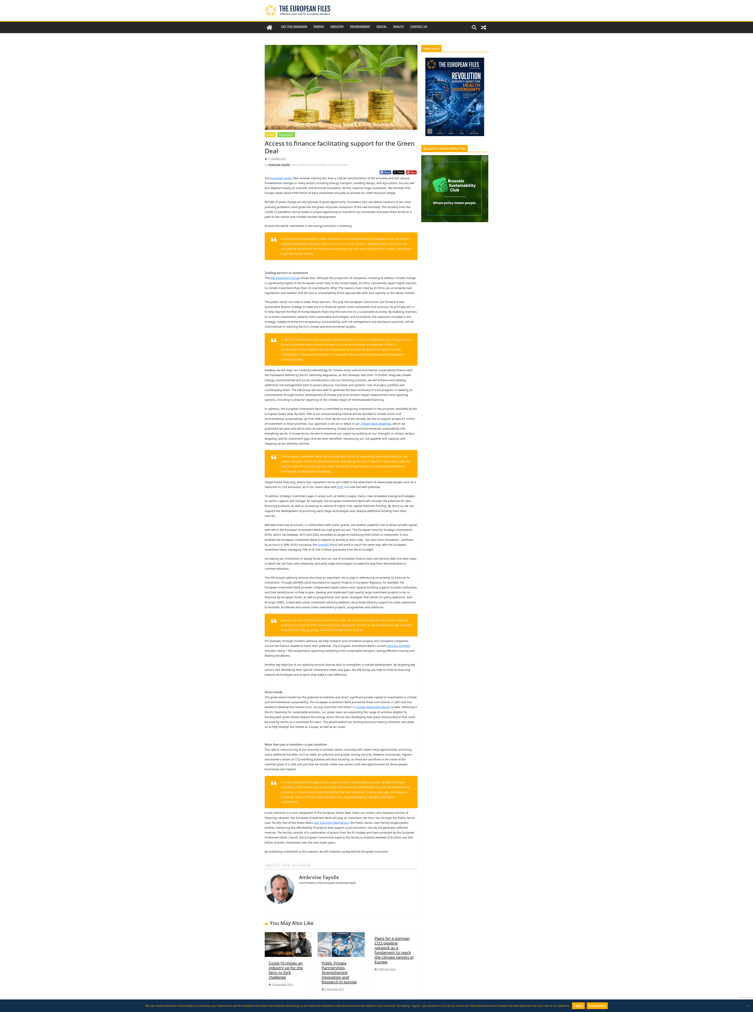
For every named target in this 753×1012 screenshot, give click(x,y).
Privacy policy (597, 1005)
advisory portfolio (398, 646)
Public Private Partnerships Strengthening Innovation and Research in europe (339, 972)
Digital (381, 26)
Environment (360, 26)
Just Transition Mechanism (331, 823)
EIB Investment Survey (285, 278)
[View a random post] (483, 27)
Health (398, 26)
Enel (340, 487)
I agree (578, 1005)
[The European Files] (269, 27)
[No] (748, 1006)
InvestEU (323, 544)
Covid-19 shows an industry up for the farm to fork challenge (286, 970)
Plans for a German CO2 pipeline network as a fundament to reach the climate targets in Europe (394, 950)
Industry (337, 26)
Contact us (418, 26)
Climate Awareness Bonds (372, 707)
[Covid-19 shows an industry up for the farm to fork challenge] (288, 944)
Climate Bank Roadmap (375, 424)
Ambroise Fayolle (279, 164)
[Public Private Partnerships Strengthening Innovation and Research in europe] (341, 944)
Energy (319, 26)
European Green (281, 178)
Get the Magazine (294, 26)
